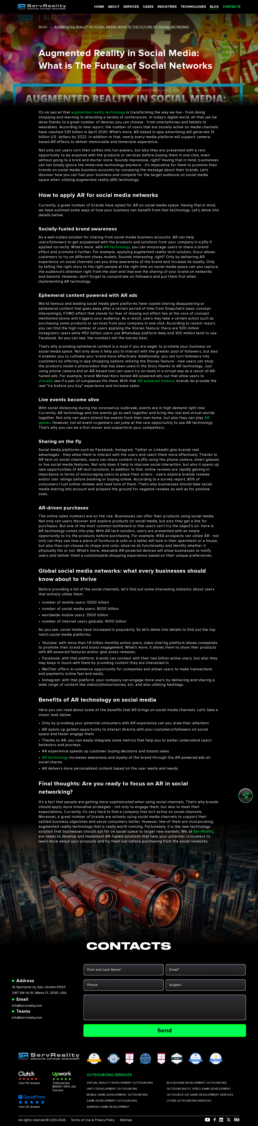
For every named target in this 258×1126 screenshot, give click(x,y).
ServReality (203, 831)
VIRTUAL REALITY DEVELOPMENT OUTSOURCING (120, 1082)
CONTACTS (231, 7)
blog (43, 27)
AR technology (117, 247)
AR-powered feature (155, 381)
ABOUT (114, 7)
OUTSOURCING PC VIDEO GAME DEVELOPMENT (199, 1088)
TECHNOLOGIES (193, 7)
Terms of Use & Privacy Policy (93, 1120)
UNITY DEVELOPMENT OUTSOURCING (112, 1088)
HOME (99, 7)
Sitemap (126, 1120)
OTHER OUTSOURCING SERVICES (189, 1100)
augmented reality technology (98, 112)
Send (164, 1030)
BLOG (214, 7)
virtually (46, 381)
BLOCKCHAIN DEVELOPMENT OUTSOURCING (197, 1082)
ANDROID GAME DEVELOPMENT (108, 1106)
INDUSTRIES (167, 7)
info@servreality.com (27, 1006)
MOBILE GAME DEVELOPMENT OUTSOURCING (117, 1094)
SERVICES (131, 7)
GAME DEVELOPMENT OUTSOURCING (112, 1100)
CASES (148, 7)
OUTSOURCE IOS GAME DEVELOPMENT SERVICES (200, 1094)
